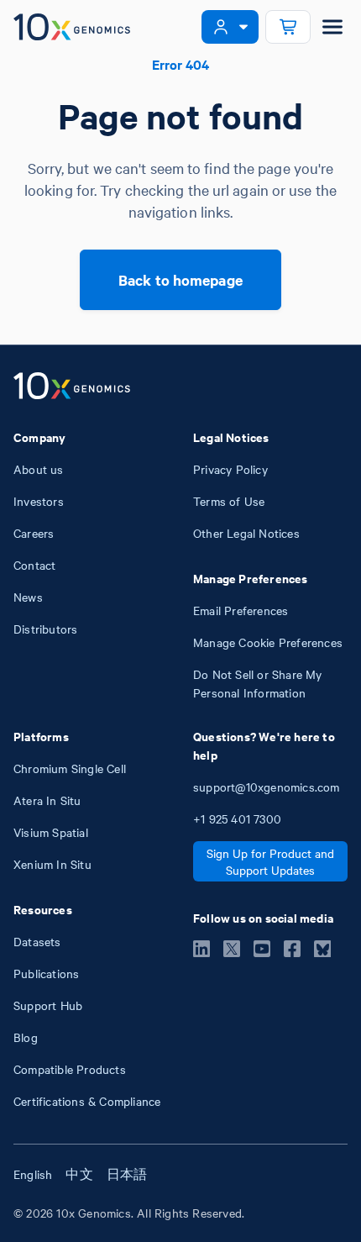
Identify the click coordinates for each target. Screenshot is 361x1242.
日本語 (127, 1174)
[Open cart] (288, 27)
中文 (78, 1174)
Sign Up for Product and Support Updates (270, 861)
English (32, 1174)
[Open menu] (332, 27)
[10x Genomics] (71, 387)
